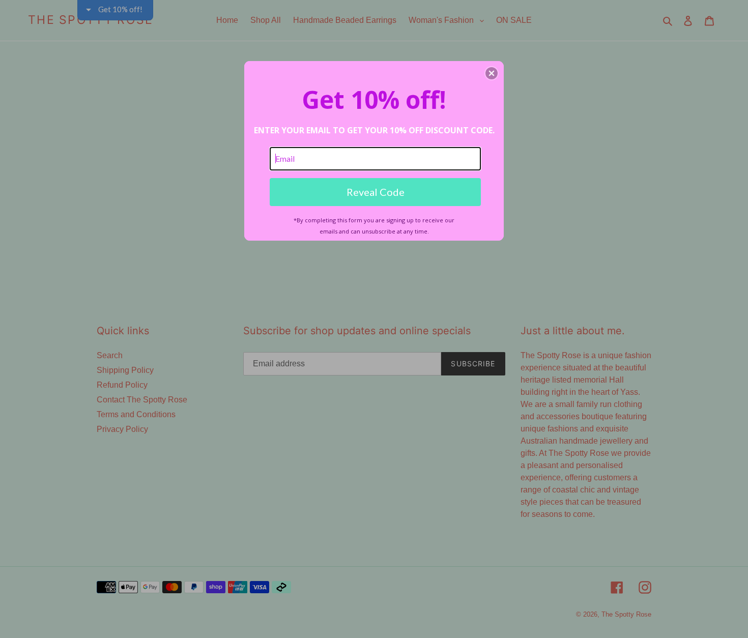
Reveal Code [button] (376, 192)
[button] (491, 73)
